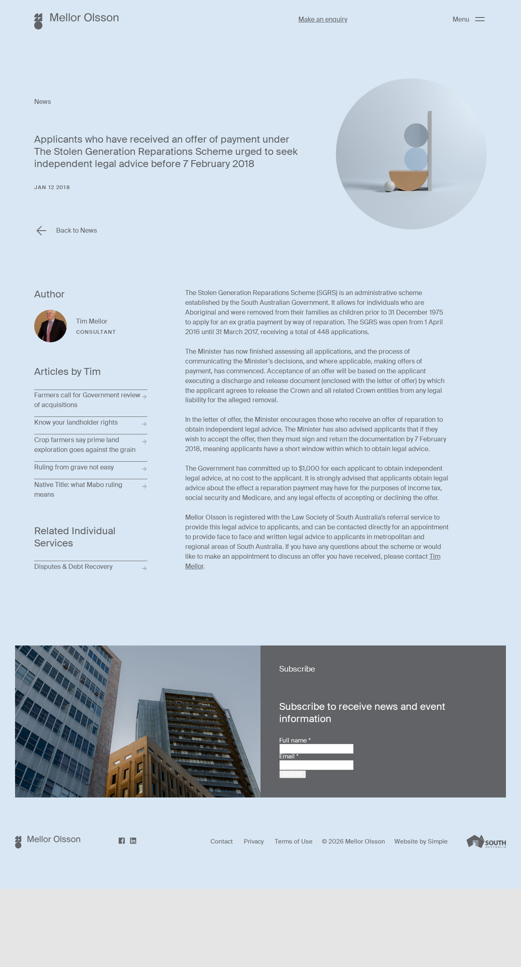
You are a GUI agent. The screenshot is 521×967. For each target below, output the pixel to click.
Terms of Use (294, 842)
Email (288, 756)
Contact (221, 842)
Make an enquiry (322, 19)
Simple (438, 842)
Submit (292, 774)
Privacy (254, 842)
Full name (295, 741)
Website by (411, 842)
